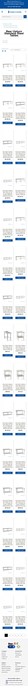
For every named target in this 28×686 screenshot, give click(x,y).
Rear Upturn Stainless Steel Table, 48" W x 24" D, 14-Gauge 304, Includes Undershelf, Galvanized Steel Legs (20, 425)
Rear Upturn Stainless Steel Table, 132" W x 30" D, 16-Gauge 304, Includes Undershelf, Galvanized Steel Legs (8, 193)
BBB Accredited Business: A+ (14, 1)
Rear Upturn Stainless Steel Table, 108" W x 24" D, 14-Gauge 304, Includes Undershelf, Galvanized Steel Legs (8, 542)
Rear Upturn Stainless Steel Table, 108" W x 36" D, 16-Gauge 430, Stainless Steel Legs (20, 270)
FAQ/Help (4, 664)
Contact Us (4, 658)
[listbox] (20, 50)
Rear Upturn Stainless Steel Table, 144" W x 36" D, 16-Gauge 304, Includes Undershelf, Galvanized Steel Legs (20, 309)
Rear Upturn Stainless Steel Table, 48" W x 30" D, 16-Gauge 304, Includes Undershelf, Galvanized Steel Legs (8, 464)
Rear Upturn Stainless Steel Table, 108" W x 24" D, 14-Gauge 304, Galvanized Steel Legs (8, 77)
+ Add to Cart (8, 85)
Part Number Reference (20, 666)
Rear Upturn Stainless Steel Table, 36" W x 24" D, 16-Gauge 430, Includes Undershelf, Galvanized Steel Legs (20, 387)
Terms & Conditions (6, 670)
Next (24, 635)
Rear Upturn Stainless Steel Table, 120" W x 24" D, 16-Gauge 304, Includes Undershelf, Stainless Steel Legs (8, 309)
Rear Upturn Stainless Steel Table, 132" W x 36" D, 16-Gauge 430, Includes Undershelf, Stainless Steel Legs (8, 619)
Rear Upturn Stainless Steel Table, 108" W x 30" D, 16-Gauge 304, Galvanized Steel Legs (20, 77)
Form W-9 (17, 671)
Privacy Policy (4, 672)
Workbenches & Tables (7, 24)
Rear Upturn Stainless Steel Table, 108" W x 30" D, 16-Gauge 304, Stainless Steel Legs (20, 231)
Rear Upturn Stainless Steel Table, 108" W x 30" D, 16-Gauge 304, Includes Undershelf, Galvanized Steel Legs (8, 580)
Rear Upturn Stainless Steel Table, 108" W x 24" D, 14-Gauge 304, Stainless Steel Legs (20, 192)
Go (25, 16)
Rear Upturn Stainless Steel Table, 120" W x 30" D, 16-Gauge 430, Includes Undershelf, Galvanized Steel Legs (8, 154)
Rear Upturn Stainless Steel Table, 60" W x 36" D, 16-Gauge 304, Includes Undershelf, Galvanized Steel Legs (20, 503)
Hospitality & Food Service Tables (10, 25)
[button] (14, 41)
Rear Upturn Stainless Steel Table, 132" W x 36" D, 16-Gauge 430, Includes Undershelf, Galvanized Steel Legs (8, 232)
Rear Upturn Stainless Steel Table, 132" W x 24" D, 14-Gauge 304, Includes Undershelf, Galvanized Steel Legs (20, 154)
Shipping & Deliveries (6, 666)
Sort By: (12, 49)
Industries (4, 655)
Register (19, 655)
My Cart (17, 656)
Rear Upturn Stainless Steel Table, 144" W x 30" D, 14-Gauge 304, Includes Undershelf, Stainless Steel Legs (20, 619)
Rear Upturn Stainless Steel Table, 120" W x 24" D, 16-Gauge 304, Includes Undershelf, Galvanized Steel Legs (20, 115)
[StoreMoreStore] (14, 12)
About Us (4, 653)
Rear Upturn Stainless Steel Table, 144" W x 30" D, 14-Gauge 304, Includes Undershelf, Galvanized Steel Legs (8, 270)
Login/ (16, 655)
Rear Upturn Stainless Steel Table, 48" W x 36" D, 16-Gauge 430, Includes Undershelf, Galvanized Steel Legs (20, 464)
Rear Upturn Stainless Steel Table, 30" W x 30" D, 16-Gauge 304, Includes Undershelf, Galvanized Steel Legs (8, 387)
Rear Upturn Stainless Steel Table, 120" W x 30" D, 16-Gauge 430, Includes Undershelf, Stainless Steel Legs (8, 425)
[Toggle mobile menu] (2, 11)
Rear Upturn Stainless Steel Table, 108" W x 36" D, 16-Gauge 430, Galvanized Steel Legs (8, 115)
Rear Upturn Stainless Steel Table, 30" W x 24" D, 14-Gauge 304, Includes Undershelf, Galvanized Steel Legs (20, 348)
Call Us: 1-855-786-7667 (14, 6)
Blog (16, 664)
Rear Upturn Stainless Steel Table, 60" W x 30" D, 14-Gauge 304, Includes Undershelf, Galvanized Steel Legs (8, 503)
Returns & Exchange (6, 668)
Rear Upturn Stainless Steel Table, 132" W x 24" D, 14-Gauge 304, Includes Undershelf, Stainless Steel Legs (20, 542)
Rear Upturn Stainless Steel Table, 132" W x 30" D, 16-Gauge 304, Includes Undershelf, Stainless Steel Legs (20, 580)
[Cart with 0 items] (26, 12)
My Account (17, 653)
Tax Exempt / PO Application (18, 669)
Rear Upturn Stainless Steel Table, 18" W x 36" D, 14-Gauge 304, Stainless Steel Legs (8, 347)
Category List (4, 656)
